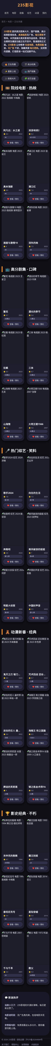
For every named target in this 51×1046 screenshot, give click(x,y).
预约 (44, 13)
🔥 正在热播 (10, 64)
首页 (6, 13)
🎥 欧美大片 (10, 78)
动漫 (37, 13)
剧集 (22, 13)
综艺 (29, 13)
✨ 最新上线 (10, 71)
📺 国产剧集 (30, 71)
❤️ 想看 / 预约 (13, 143)
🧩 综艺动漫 (30, 78)
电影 (14, 13)
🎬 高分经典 (30, 64)
